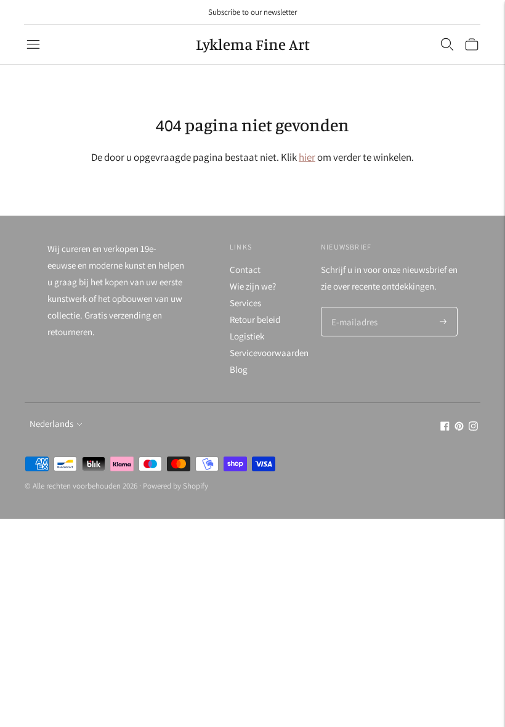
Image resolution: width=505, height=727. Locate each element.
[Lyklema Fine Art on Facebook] (445, 427)
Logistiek (247, 336)
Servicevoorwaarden (269, 353)
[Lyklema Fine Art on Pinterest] (459, 427)
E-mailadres (353, 308)
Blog (239, 369)
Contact (245, 269)
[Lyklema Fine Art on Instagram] (473, 427)
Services (245, 303)
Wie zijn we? (253, 286)
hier (307, 157)
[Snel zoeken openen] (447, 44)
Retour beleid (255, 319)
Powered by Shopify (175, 486)
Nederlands (51, 423)
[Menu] (33, 44)
